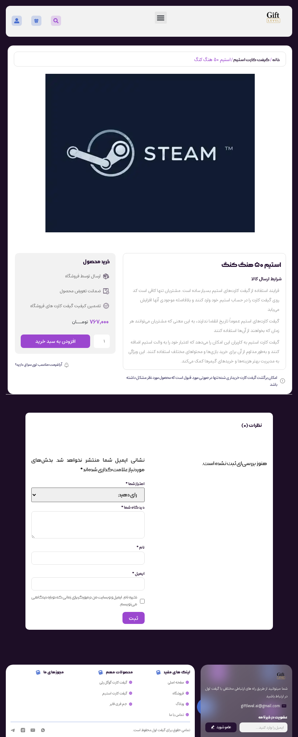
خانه (276, 60)
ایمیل (138, 574)
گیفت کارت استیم (251, 60)
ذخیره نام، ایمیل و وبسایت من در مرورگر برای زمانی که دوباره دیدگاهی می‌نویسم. (84, 601)
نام (140, 547)
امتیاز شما (135, 484)
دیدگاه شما (133, 507)
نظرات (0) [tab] (251, 425)
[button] (161, 18)
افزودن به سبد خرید (55, 341)
